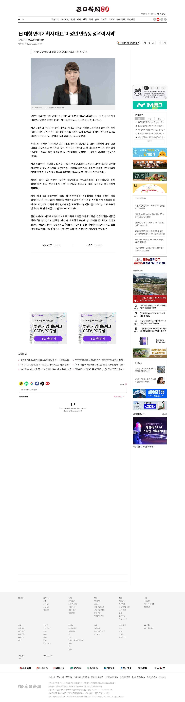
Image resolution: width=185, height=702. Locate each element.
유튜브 (93, 245)
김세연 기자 (23, 39)
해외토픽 (147, 607)
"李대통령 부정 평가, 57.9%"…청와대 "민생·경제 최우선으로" (153, 306)
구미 (19, 658)
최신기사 (55, 19)
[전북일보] (142, 668)
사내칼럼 (46, 604)
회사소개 (51, 677)
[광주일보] (92, 668)
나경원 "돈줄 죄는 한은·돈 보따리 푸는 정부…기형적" (145, 380)
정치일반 (72, 601)
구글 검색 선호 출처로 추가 (128, 43)
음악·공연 (21, 631)
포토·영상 (122, 625)
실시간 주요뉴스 (140, 198)
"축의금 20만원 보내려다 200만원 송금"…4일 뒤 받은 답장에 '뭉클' (149, 215)
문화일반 (21, 628)
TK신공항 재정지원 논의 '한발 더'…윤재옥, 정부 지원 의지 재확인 (153, 322)
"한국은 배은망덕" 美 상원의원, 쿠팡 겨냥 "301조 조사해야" (101, 369)
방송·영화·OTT (99, 631)
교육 (120, 613)
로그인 (157, 14)
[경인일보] (75, 668)
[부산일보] (126, 668)
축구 (44, 634)
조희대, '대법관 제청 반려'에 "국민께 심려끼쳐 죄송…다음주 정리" (160, 137)
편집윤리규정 (125, 677)
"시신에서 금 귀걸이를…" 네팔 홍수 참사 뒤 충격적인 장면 (45, 369)
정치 (73, 19)
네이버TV (51, 245)
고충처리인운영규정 (81, 677)
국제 (91, 19)
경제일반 (97, 601)
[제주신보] (159, 668)
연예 (95, 625)
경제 (79, 19)
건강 (70, 637)
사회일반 (122, 601)
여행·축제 (72, 631)
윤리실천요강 (152, 677)
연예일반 (97, 628)
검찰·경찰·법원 (124, 607)
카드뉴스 (122, 637)
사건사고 (122, 604)
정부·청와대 (73, 604)
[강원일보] (42, 668)
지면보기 (143, 14)
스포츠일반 (47, 628)
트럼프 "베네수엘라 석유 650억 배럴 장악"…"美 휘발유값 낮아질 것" (50, 360)
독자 (70, 643)
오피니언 (65, 19)
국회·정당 (72, 607)
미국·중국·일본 (149, 604)
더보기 (164, 414)
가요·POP (97, 634)
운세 (70, 649)
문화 (97, 19)
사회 (85, 19)
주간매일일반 (148, 628)
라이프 (111, 19)
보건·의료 (122, 610)
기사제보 (150, 14)
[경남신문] (58, 668)
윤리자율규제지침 (138, 677)
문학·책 (21, 637)
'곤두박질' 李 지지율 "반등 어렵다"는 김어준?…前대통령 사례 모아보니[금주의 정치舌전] (150, 234)
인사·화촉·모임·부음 (76, 640)
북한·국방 (72, 610)
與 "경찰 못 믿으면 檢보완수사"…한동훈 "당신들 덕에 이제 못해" (160, 122)
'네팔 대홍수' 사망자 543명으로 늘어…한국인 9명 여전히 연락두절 (104, 364)
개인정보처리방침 (111, 677)
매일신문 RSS (48, 655)
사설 (44, 601)
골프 (44, 640)
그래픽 (121, 634)
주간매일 (131, 19)
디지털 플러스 (139, 414)
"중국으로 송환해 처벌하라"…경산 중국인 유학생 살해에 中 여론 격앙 (105, 360)
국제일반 (147, 601)
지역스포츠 (47, 643)
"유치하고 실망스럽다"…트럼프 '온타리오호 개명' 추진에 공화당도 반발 (51, 364)
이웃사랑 (122, 616)
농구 (44, 637)
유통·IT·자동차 (99, 616)
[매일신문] (25, 668)
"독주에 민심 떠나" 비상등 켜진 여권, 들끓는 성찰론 (152, 314)
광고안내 (60, 677)
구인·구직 (97, 613)
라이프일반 (72, 628)
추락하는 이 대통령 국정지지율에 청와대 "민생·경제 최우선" (153, 299)
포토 (120, 631)
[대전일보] (109, 668)
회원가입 (162, 14)
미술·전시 (21, 634)
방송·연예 (120, 19)
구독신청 (69, 677)
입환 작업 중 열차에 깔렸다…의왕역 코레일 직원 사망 (145, 369)
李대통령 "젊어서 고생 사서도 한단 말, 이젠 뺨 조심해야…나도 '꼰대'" (161, 133)
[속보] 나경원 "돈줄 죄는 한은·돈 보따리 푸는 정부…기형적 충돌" (149, 249)
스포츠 (103, 19)
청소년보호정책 (97, 677)
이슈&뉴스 (138, 363)
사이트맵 (162, 677)
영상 (120, 628)
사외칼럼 (46, 607)
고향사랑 (21, 655)
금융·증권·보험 (99, 607)
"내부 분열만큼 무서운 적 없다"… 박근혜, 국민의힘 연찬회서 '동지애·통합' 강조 (153, 329)
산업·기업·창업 (99, 610)
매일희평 (46, 610)
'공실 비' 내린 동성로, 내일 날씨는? (149, 446)
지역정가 (72, 613)
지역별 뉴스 (123, 619)
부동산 (96, 604)
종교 (19, 640)
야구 (44, 631)
